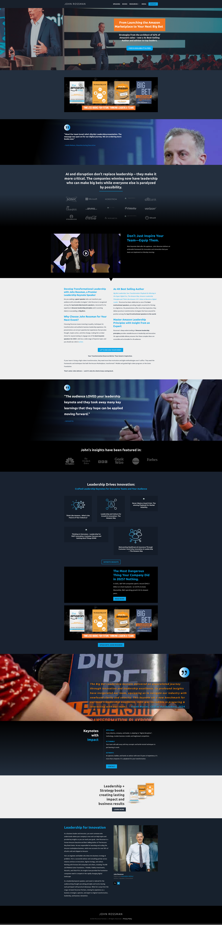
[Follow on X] (115, 883)
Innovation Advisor (127, 876)
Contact (111, 766)
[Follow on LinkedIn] (118, 883)
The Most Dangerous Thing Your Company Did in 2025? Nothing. (131, 575)
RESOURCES (133, 4)
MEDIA (144, 4)
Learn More (119, 809)
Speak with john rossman (111, 645)
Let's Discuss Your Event (110, 350)
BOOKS (124, 4)
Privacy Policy (127, 919)
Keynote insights (111, 562)
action (81, 342)
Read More (119, 599)
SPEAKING (116, 4)
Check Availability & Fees (140, 48)
